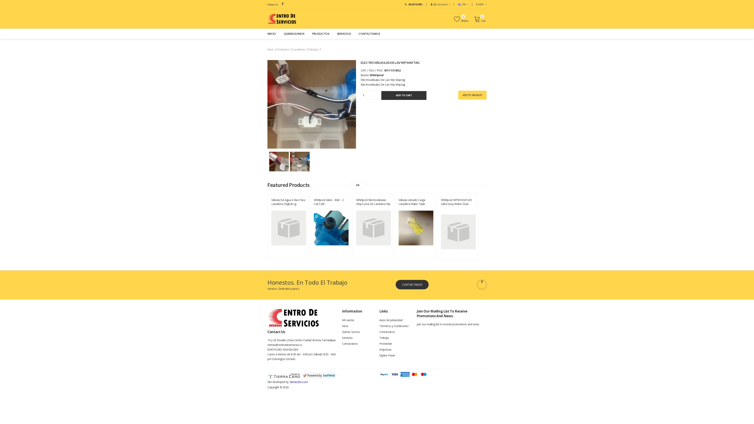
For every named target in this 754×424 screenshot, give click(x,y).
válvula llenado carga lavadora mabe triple (412, 202)
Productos (320, 33)
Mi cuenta (348, 320)
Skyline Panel (387, 355)
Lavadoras (299, 49)
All (357, 185)
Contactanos (369, 33)
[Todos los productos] (279, 161)
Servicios (344, 33)
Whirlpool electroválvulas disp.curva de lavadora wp (373, 202)
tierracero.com (299, 382)
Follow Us (272, 4)
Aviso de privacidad (390, 320)
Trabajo (384, 338)
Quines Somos (294, 33)
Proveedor (385, 343)
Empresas (385, 349)
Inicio (271, 33)
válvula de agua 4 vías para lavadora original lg (288, 202)
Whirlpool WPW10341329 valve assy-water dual (456, 202)
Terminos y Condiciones (393, 326)
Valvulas (313, 49)
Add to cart (404, 95)
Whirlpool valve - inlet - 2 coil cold (329, 202)
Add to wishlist (472, 95)
